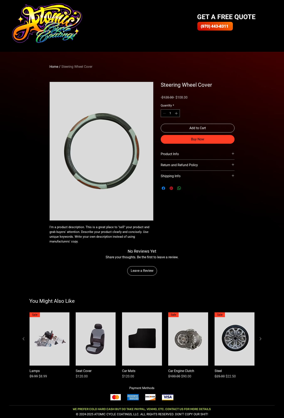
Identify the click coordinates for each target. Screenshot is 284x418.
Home (53, 67)
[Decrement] (164, 113)
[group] (142, 345)
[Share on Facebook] (163, 188)
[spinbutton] (170, 113)
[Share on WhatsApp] (179, 188)
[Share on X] (187, 188)
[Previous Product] (23, 338)
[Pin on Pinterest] (171, 188)
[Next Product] (260, 338)
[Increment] (176, 113)
